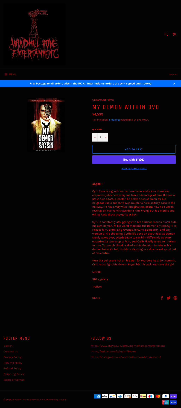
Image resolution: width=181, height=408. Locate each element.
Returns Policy (13, 362)
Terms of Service (14, 379)
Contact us (11, 351)
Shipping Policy (14, 374)
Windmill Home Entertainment (28, 399)
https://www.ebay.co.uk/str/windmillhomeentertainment (127, 345)
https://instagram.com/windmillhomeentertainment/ (125, 357)
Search (8, 345)
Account (173, 74)
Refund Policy (12, 368)
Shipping (114, 119)
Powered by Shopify (56, 399)
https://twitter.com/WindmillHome (113, 351)
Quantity (97, 129)
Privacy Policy (12, 357)
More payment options (134, 168)
